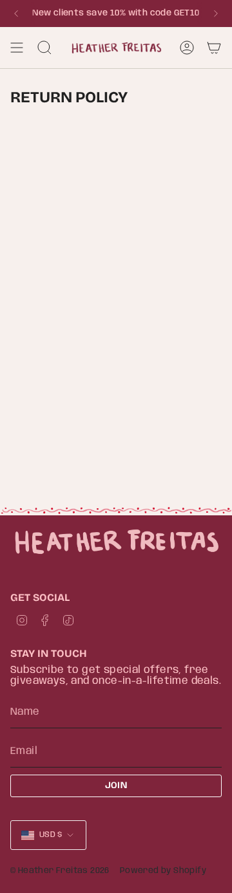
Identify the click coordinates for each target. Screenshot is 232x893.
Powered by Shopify (163, 871)
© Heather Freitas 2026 (60, 871)
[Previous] (16, 13)
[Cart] (213, 47)
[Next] (216, 13)
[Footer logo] (116, 541)
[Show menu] (17, 47)
